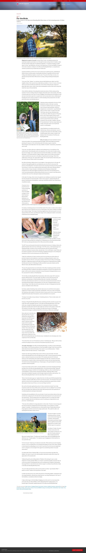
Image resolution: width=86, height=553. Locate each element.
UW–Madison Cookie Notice (54, 550)
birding (23, 487)
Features (45, 486)
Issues (59, 4)
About (50, 4)
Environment (40, 486)
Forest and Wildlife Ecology (39, 487)
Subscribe (63, 4)
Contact (68, 4)
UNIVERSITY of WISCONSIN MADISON (22, 0)
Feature (32, 487)
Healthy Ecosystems (52, 486)
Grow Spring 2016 (48, 487)
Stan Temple (61, 487)
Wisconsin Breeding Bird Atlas (25, 489)
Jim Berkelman (55, 487)
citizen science (27, 487)
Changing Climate (34, 486)
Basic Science (28, 486)
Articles (54, 4)
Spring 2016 (58, 486)
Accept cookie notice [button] (77, 550)
